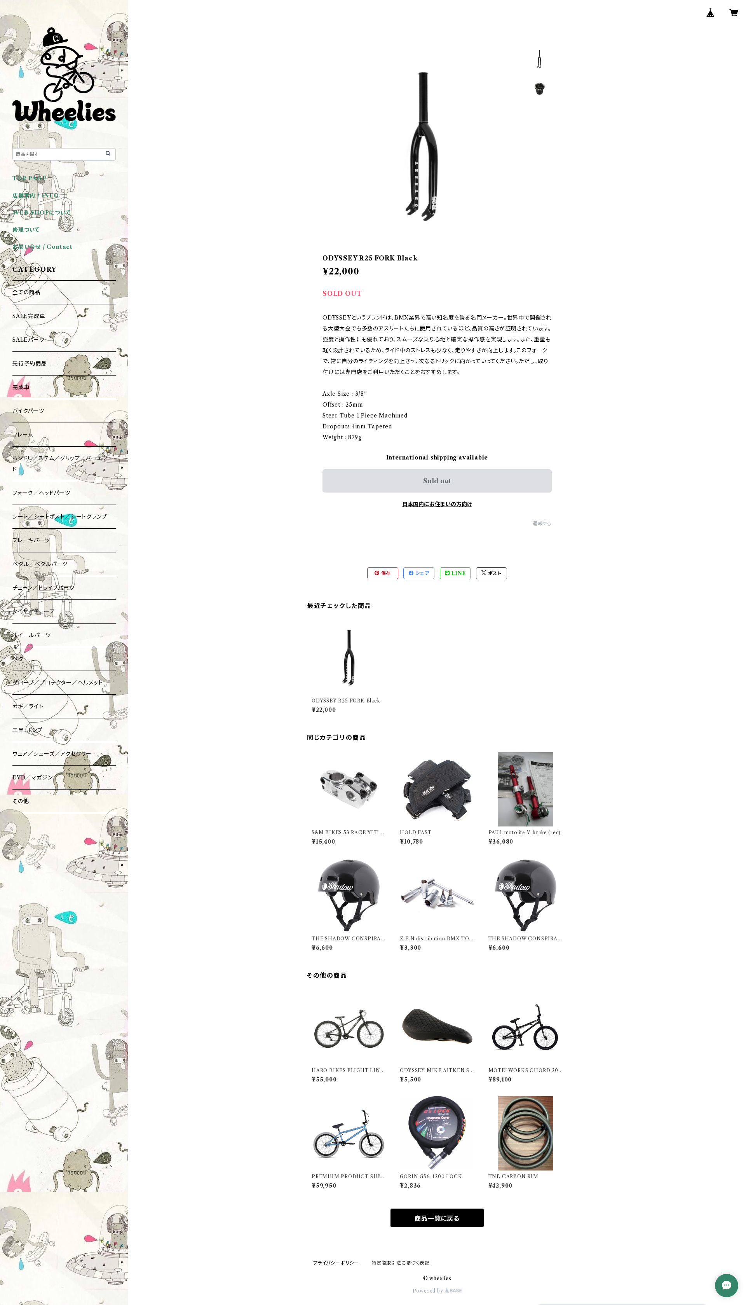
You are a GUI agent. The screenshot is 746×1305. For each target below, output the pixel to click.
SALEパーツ (28, 339)
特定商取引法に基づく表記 (400, 1263)
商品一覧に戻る (437, 1218)
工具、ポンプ (27, 730)
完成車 (21, 387)
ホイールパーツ (31, 635)
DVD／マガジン (32, 777)
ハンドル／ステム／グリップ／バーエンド (59, 464)
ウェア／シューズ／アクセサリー (52, 753)
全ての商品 (26, 292)
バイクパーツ (28, 410)
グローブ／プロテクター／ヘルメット (57, 682)
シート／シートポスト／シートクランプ (59, 516)
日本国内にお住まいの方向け (437, 504)
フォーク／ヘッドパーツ (41, 492)
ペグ (18, 658)
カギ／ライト (28, 706)
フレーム (22, 434)
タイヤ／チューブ (33, 611)
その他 (20, 801)
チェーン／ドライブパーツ (43, 587)
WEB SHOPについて (41, 212)
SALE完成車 (28, 316)
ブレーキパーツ (31, 540)
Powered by (429, 1291)
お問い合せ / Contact (42, 246)
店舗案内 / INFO (35, 195)
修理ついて (26, 229)
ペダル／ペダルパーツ (40, 564)
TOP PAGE (29, 178)
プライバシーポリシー (336, 1263)
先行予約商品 (29, 363)
